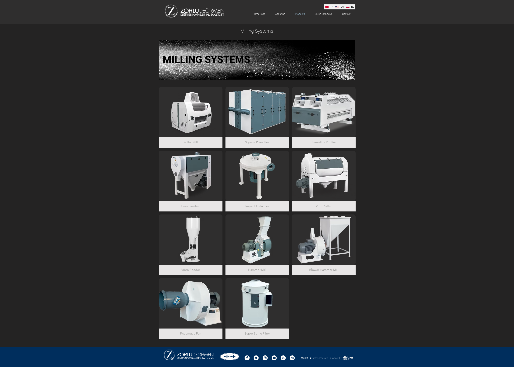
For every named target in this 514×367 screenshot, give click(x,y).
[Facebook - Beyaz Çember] (247, 357)
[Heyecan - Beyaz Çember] (256, 357)
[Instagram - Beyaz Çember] (265, 357)
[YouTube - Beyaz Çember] (274, 357)
